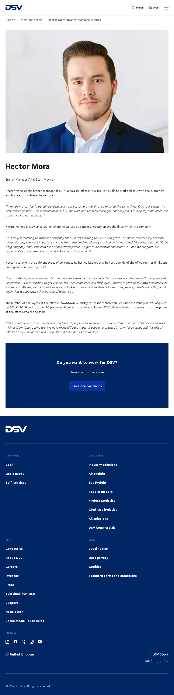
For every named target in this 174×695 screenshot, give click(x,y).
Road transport (101, 491)
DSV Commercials (102, 527)
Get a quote (15, 473)
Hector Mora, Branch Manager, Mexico (74, 19)
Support (12, 602)
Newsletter (14, 611)
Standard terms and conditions (113, 575)
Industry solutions (103, 464)
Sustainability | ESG (20, 593)
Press (10, 584)
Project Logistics (102, 500)
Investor (12, 575)
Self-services (16, 482)
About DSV (14, 557)
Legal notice (98, 548)
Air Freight (97, 473)
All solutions (98, 518)
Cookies (95, 566)
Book (10, 464)
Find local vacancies (87, 385)
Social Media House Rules (25, 620)
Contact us (14, 548)
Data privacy (98, 557)
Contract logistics (103, 509)
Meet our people (31, 19)
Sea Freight (98, 482)
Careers (10, 19)
